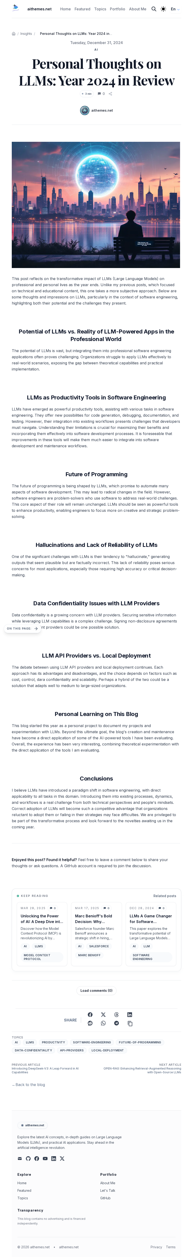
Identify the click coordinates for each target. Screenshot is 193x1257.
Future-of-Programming (140, 1042)
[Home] (14, 34)
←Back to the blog (28, 1084)
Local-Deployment (108, 1050)
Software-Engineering (92, 1042)
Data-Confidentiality (33, 1050)
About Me (107, 1183)
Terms (171, 1247)
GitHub (105, 1198)
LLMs (30, 1042)
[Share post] (110, 94)
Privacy (156, 1247)
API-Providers (72, 1050)
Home (22, 1183)
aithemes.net (34, 1125)
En (173, 9)
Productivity (53, 1042)
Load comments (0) (96, 991)
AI (16, 1042)
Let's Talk (107, 1190)
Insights (26, 34)
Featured (24, 1190)
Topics (22, 1198)
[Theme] (163, 9)
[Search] (154, 9)
